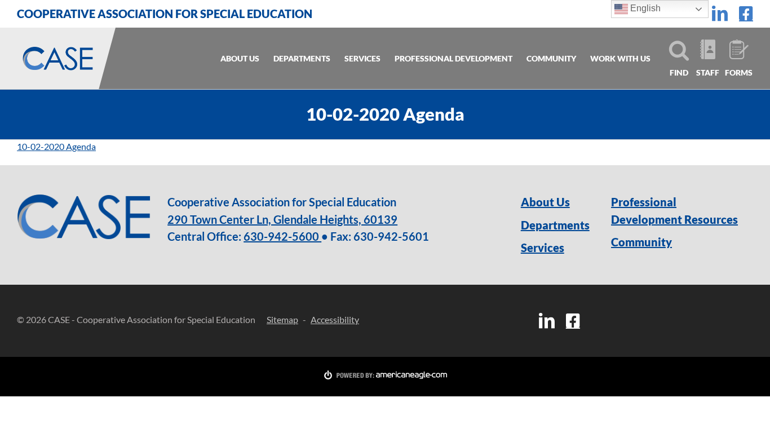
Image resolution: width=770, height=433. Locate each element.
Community (641, 242)
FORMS (737, 72)
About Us (545, 202)
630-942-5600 (282, 236)
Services (542, 247)
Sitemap (282, 319)
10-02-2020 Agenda (56, 146)
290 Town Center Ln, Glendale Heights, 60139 (282, 219)
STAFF (707, 72)
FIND (679, 72)
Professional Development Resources (674, 210)
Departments (551, 225)
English (644, 8)
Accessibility (335, 319)
